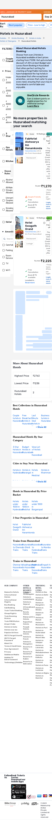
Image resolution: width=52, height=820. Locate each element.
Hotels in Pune (42, 665)
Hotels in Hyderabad (18, 471)
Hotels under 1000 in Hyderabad (18, 505)
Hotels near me (10, 630)
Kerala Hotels (26, 613)
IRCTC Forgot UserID (13, 635)
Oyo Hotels (9, 148)
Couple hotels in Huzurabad (18, 418)
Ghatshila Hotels (27, 633)
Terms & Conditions (12, 646)
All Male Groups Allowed (9, 190)
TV (7, 263)
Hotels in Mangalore (27, 643)
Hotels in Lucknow (39, 669)
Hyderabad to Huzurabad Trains (37, 569)
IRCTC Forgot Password (10, 639)
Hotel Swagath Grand (17, 527)
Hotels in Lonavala (39, 646)
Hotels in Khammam (46, 471)
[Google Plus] (4, 781)
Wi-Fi (8, 270)
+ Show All (41, 427)
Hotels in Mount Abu (40, 636)
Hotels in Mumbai (39, 599)
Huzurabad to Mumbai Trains (46, 547)
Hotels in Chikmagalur (28, 593)
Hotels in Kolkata (39, 656)
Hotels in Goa (41, 592)
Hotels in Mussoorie (40, 624)
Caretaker (10, 245)
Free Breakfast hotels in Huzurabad (27, 419)
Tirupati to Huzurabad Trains (46, 567)
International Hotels (10, 596)
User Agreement (11, 649)
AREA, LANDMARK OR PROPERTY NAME (15, 12)
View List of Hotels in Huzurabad (37, 451)
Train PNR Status (11, 621)
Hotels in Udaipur (39, 642)
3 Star (8, 134)
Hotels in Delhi (42, 595)
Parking (9, 250)
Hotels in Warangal (26, 471)
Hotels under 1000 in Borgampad (37, 505)
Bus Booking (9, 605)
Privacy (7, 652)
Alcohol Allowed (9, 181)
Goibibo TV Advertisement (11, 659)
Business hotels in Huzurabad (46, 418)
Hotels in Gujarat (27, 603)
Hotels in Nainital (39, 677)
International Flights (10, 601)
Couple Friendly (10, 60)
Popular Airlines (11, 633)
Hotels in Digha (42, 673)
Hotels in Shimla (39, 609)
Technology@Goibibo (13, 662)
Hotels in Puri (42, 628)
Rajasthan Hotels (27, 623)
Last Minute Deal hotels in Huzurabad (37, 421)
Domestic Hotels (11, 592)
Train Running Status (10, 617)
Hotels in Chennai (39, 661)
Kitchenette (12, 161)
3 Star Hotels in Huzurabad (18, 450)
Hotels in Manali (39, 619)
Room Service (9, 256)
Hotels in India (10, 627)
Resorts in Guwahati (27, 653)
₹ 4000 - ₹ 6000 (8, 105)
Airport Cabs (9, 624)
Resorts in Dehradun (27, 663)
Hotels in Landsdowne (28, 598)
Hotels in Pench (27, 638)
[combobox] (21, 15)
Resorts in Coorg (27, 648)
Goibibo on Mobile (11, 655)
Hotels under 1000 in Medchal (26, 505)
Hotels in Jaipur (39, 614)
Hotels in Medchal (35, 473)
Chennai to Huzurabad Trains (18, 567)
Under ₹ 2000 (8, 80)
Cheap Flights (10, 613)
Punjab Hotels (26, 628)
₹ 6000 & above (9, 119)
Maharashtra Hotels (29, 618)
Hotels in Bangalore (40, 604)
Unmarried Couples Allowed (10, 200)
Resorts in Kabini (27, 658)
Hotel (9, 222)
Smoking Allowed (10, 209)
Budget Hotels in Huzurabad (27, 450)
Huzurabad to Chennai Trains (18, 547)
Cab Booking (9, 608)
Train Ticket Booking (13, 611)
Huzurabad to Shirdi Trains (27, 547)
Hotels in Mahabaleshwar (42, 651)
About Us (8, 643)
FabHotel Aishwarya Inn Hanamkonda (28, 528)
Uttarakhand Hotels (29, 608)
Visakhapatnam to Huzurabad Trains (29, 567)
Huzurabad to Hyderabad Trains (37, 548)
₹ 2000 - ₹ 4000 (8, 92)
